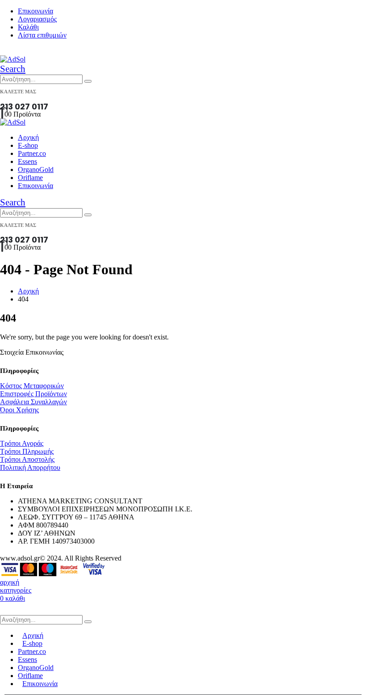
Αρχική (28, 137)
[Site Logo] (12, 59)
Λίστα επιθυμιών (42, 35)
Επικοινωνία (35, 11)
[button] (12, 68)
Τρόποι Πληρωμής (27, 451)
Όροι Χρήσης (19, 410)
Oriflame (30, 177)
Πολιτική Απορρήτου (30, 467)
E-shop (28, 145)
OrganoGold (36, 169)
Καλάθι (28, 27)
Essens (27, 161)
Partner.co (32, 153)
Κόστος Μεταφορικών (32, 385)
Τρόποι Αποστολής (27, 459)
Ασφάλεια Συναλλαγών (33, 402)
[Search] (88, 81)
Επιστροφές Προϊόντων (33, 394)
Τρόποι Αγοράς (21, 443)
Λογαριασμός (37, 19)
